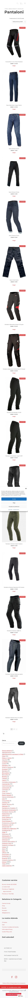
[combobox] (19, 21)
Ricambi (4, 908)
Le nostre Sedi (6, 886)
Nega (14, 502)
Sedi (3, 924)
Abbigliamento (13, 8)
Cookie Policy (10, 509)
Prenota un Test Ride (8, 893)
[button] (26, 488)
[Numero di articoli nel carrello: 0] (3, 733)
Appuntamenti (7, 891)
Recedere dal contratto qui (13, 994)
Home (6, 8)
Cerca (4, 740)
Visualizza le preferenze (14, 506)
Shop (3, 905)
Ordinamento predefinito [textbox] (18, 21)
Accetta (14, 499)
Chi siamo (4, 922)
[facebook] (12, 977)
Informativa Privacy (16, 509)
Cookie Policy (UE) (7, 931)
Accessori (4, 910)
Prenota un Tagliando (8, 889)
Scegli (14, 65)
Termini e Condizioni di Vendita (10, 927)
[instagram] (16, 977)
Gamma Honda (6, 903)
